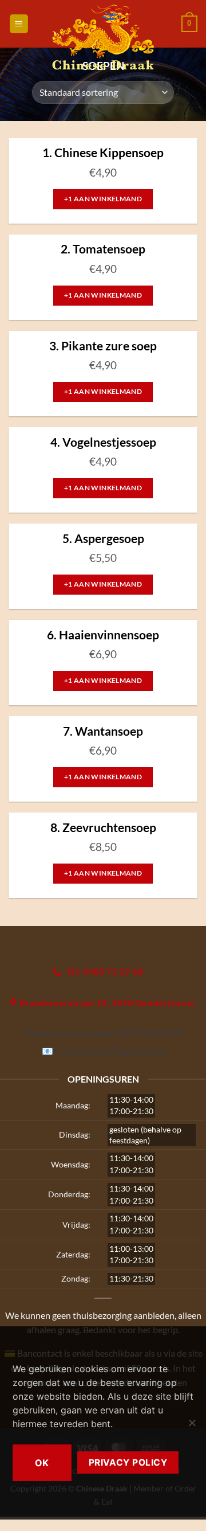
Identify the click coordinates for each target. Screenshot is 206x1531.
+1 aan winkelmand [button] (103, 198)
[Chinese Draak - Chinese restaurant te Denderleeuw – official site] (103, 37)
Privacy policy (128, 1462)
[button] (19, 23)
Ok (42, 1462)
